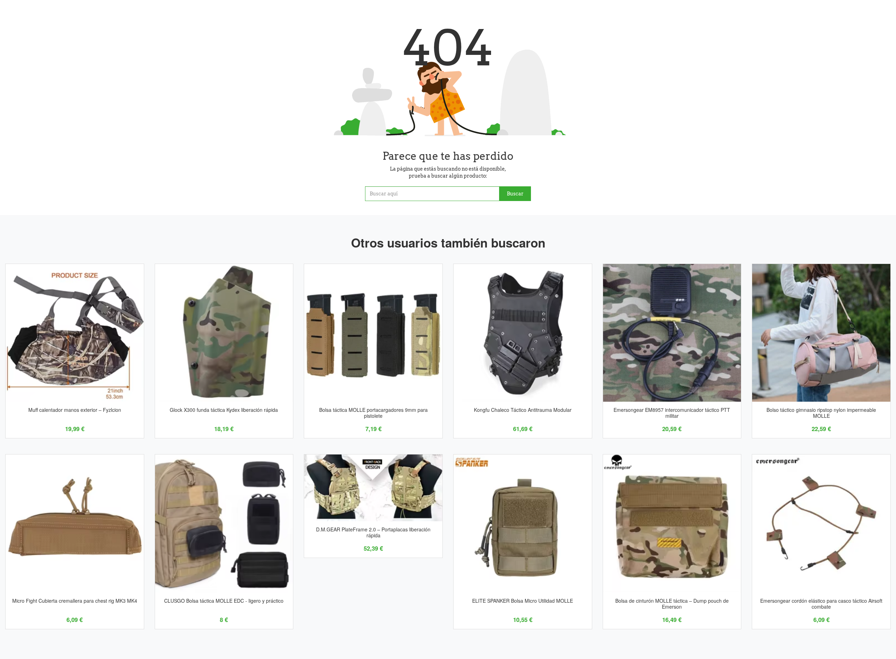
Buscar (515, 193)
